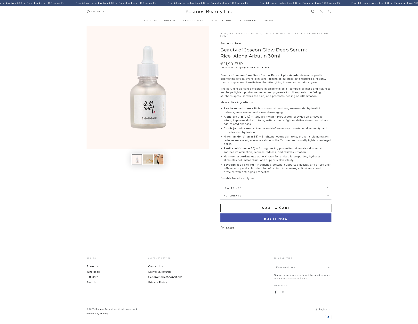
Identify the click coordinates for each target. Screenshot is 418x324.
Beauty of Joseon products (245, 34)
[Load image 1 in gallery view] (137, 159)
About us (93, 266)
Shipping (240, 67)
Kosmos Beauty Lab (106, 309)
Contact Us (155, 266)
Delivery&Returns (159, 271)
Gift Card (92, 277)
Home (223, 34)
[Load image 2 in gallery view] (148, 159)
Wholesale (93, 271)
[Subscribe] (329, 267)
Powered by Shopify (97, 313)
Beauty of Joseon (232, 43)
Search (91, 282)
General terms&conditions (165, 277)
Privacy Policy (157, 282)
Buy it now (276, 219)
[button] (312, 11)
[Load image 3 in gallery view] (158, 159)
